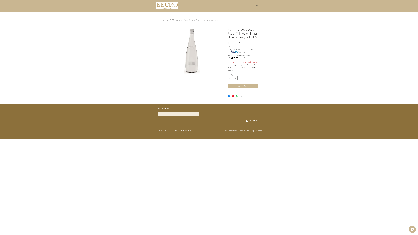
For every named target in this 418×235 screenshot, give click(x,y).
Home (162, 20)
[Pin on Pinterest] (233, 96)
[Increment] (235, 78)
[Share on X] (241, 96)
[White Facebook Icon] (250, 120)
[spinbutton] (232, 78)
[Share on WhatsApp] (237, 96)
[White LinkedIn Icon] (246, 120)
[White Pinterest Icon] (257, 120)
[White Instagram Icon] (253, 120)
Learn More (242, 52)
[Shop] (256, 6)
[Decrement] (229, 78)
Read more (231, 70)
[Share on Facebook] (229, 96)
